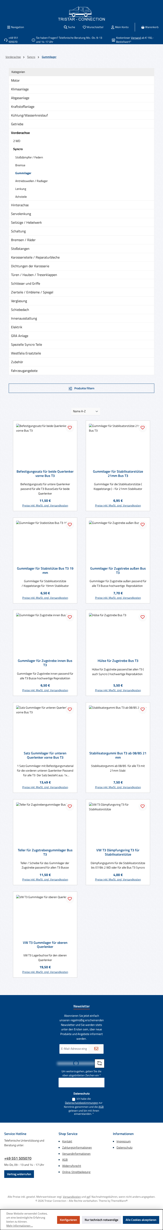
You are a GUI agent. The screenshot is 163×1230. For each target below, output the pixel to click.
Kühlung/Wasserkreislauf (29, 115)
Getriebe (17, 124)
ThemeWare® (119, 1201)
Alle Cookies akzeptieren (141, 1219)
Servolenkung (21, 213)
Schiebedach (20, 309)
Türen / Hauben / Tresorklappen (34, 274)
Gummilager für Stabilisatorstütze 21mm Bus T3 (118, 473)
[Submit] (96, 1049)
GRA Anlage (19, 335)
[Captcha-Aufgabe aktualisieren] (99, 1063)
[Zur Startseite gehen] (81, 13)
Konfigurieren (68, 1219)
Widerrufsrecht (71, 1165)
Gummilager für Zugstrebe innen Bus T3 (45, 663)
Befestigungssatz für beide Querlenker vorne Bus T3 (45, 473)
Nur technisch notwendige (101, 1219)
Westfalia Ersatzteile (26, 353)
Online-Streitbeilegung (76, 1172)
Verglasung (19, 300)
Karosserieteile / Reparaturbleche (35, 257)
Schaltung (18, 231)
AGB (101, 1107)
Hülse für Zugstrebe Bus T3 (118, 661)
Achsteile (21, 196)
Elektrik (16, 327)
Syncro (18, 148)
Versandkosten (72, 1197)
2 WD (16, 140)
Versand (136, 38)
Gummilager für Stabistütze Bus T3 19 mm (45, 570)
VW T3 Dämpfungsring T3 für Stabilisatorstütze (117, 852)
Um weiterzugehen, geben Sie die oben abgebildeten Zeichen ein (81, 1073)
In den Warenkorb (45, 504)
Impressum (124, 1141)
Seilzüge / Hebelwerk (26, 222)
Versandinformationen (76, 1153)
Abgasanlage (20, 97)
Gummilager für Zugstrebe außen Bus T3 (118, 570)
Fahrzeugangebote (24, 370)
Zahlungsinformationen (77, 1147)
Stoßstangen (20, 248)
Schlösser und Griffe (25, 283)
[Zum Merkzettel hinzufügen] (70, 428)
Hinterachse (20, 205)
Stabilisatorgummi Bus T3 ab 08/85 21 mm (117, 755)
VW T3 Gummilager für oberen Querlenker (45, 945)
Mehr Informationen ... (19, 1226)
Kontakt (67, 1141)
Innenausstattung (24, 318)
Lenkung (20, 188)
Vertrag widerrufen (19, 1174)
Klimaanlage (20, 89)
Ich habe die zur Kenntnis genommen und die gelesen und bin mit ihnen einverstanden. (84, 1106)
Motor (15, 80)
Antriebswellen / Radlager (31, 181)
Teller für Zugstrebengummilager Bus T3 (45, 852)
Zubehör (17, 361)
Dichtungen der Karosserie (30, 266)
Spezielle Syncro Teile (26, 344)
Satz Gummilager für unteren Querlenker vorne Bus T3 (45, 755)
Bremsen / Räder (23, 239)
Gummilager (23, 173)
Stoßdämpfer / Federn (29, 157)
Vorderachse (20, 132)
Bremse (20, 165)
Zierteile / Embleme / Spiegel (32, 292)
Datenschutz (124, 1147)
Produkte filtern (84, 388)
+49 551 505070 (17, 1158)
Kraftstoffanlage (22, 106)
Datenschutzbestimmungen (81, 1103)
